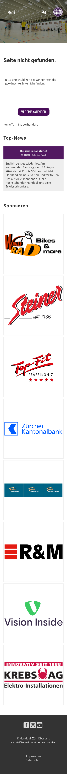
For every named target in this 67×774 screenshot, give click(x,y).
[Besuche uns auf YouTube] (39, 725)
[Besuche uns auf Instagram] (33, 725)
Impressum (33, 756)
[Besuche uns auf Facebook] (26, 725)
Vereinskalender (33, 111)
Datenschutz (33, 760)
